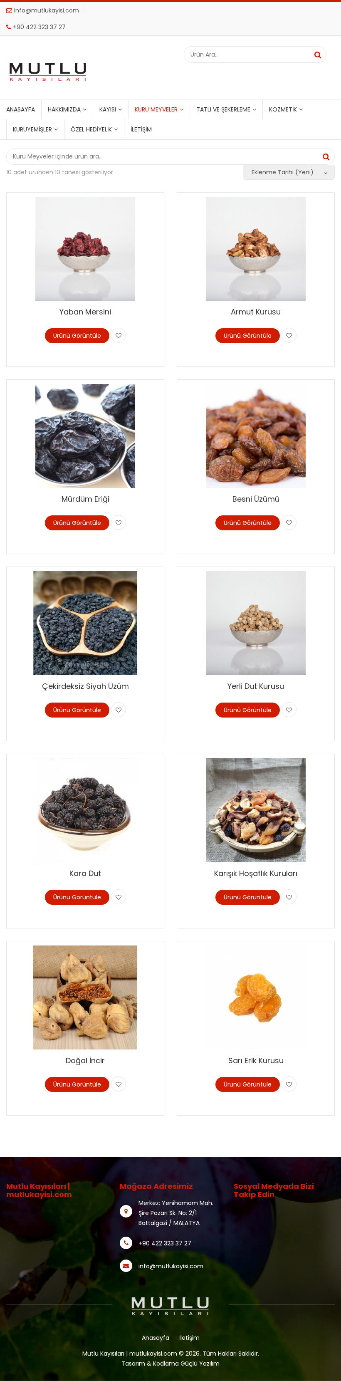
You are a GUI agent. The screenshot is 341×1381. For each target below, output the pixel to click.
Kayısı (107, 109)
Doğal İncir (85, 1060)
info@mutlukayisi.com (46, 10)
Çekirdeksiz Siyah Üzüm (85, 686)
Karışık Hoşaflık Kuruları (255, 873)
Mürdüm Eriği (85, 499)
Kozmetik (283, 109)
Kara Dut (85, 873)
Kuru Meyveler (156, 109)
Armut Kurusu (256, 312)
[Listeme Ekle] (118, 335)
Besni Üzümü (255, 499)
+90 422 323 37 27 (39, 27)
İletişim (141, 129)
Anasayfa (20, 109)
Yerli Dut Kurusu (255, 686)
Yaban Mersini (85, 312)
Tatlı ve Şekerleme (223, 109)
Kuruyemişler (32, 129)
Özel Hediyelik (91, 129)
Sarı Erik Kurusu (256, 1060)
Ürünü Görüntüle (77, 336)
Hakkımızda (64, 109)
